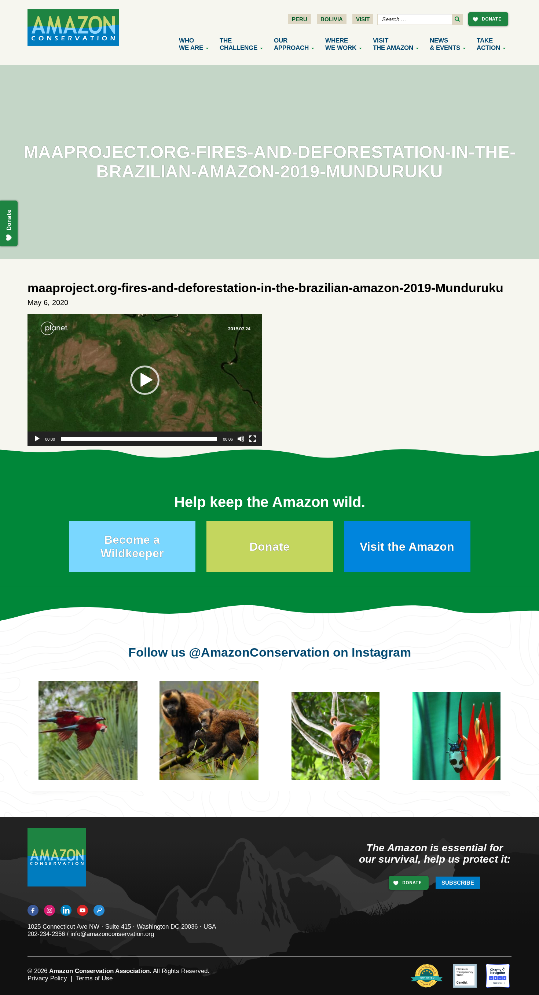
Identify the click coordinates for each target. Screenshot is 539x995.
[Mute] (241, 439)
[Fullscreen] (252, 439)
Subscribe (457, 883)
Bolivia (331, 19)
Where (340, 44)
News (445, 44)
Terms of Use (94, 978)
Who (191, 44)
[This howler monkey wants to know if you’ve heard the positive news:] (341, 741)
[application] (144, 380)
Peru (299, 19)
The (238, 44)
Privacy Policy (47, 978)
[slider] (139, 439)
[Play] (37, 439)
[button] (145, 380)
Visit (363, 19)
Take (488, 44)
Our (291, 44)
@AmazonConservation (259, 652)
